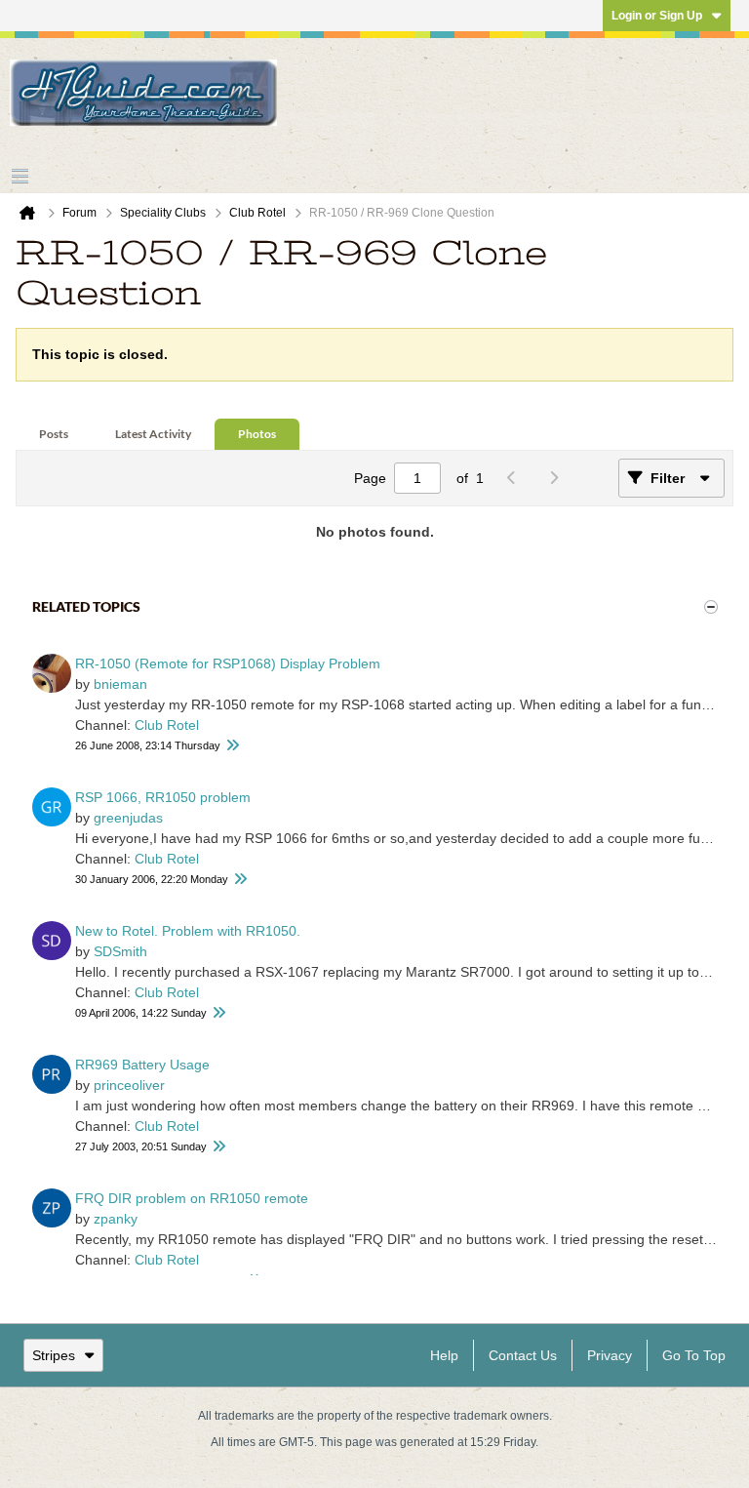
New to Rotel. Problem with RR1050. (187, 931)
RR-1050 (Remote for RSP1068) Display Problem (227, 663)
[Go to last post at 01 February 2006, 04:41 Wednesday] (240, 879)
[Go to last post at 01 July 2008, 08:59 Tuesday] (232, 746)
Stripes (53, 1355)
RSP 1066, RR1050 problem (163, 797)
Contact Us (523, 1355)
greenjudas (128, 817)
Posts (53, 433)
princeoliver (129, 1085)
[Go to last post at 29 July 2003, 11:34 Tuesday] (218, 1147)
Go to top (694, 1355)
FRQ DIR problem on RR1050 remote (191, 1198)
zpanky (116, 1219)
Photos (257, 433)
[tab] (54, 435)
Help (444, 1355)
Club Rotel (167, 725)
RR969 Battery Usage (142, 1064)
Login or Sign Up (656, 15)
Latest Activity (153, 433)
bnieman (120, 684)
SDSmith (120, 951)
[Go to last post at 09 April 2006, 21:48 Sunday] (218, 1013)
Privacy (609, 1355)
